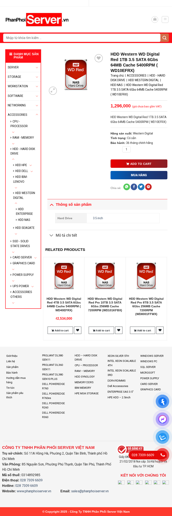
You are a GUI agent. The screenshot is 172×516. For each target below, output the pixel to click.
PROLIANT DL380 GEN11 (52, 357)
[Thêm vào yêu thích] (77, 330)
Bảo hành (12, 372)
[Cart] (154, 19)
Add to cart (141, 163)
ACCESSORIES (17, 114)
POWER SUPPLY (23, 274)
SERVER (13, 67)
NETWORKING (17, 105)
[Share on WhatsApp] (126, 187)
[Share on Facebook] (134, 187)
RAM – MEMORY (85, 371)
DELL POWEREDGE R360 (53, 415)
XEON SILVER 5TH (118, 355)
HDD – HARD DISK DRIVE (86, 357)
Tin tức (10, 387)
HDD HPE (21, 165)
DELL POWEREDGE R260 (53, 405)
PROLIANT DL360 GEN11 (52, 367)
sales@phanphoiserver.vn (90, 491)
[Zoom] (53, 91)
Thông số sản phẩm (73, 204)
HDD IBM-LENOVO (20, 179)
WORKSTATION (18, 86)
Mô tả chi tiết (66, 235)
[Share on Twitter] (141, 187)
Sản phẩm (12, 367)
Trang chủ (117, 75)
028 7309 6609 (31, 480)
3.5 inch (98, 218)
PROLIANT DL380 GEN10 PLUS (52, 376)
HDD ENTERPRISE (24, 211)
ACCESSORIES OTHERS (21, 294)
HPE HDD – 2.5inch (119, 397)
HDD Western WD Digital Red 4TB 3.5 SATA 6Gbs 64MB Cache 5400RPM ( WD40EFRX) (64, 304)
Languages (84, 3)
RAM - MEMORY (23, 137)
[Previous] (45, 298)
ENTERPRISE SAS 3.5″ (121, 391)
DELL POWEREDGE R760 (53, 386)
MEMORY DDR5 (84, 382)
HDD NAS (24, 220)
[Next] (165, 298)
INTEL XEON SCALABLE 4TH (122, 363)
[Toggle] (37, 67)
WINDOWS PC (148, 361)
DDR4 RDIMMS (117, 380)
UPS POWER (21, 286)
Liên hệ (10, 361)
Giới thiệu (11, 355)
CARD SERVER (22, 257)
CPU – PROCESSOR (86, 365)
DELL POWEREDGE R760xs (53, 396)
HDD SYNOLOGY (85, 376)
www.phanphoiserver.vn (34, 491)
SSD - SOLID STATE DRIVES (20, 244)
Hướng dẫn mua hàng (16, 380)
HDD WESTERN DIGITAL (24, 195)
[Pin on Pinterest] (148, 187)
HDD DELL (21, 171)
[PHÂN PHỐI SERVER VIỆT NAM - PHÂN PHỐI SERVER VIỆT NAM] (38, 20)
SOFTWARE (15, 96)
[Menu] (165, 19)
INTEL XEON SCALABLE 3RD (122, 373)
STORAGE (14, 76)
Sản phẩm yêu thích (14, 395)
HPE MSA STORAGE (87, 393)
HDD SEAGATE (25, 227)
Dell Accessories (118, 386)
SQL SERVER (148, 367)
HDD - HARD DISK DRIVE (22, 151)
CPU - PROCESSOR (19, 124)
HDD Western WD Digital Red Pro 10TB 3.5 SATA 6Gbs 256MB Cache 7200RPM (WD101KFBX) (105, 304)
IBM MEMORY (83, 387)
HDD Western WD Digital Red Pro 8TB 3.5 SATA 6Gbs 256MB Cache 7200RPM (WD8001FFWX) (146, 306)
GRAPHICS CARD (24, 263)
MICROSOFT (147, 372)
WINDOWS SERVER (152, 355)
